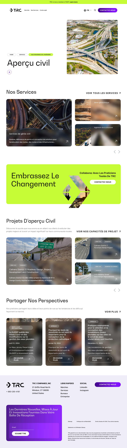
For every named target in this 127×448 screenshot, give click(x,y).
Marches (64, 387)
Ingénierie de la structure (103, 127)
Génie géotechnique (101, 103)
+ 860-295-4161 (13, 392)
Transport (23, 265)
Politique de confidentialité (84, 421)
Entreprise (65, 396)
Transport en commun (111, 266)
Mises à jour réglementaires (17, 327)
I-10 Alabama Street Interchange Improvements (104, 275)
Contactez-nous (107, 10)
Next (119, 151)
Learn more (73, 2)
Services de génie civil (19, 134)
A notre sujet (43, 10)
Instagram (84, 390)
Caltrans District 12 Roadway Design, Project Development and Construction (30, 270)
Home (11, 54)
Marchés (26, 10)
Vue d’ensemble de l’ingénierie (41, 54)
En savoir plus (18, 359)
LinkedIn (83, 387)
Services (22, 54)
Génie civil (13, 265)
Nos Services (34, 10)
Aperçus (54, 326)
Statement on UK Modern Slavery (76, 427)
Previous (114, 151)
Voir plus (111, 311)
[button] (86, 10)
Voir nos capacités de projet (97, 231)
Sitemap (70, 421)
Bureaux (64, 393)
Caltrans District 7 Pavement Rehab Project (103, 247)
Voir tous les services (102, 93)
